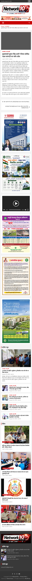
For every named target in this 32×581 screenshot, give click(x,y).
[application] (16, 203)
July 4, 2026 (5, 475)
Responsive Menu (29, 1)
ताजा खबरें (8, 51)
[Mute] (25, 210)
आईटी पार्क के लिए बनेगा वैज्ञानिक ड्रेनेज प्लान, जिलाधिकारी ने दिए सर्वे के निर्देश (18, 406)
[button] (16, 204)
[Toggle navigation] (3, 22)
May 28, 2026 (5, 501)
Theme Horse (9, 578)
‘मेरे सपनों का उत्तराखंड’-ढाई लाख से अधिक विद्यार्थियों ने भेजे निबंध (19, 416)
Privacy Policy (23, 576)
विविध (3, 424)
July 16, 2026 (5, 449)
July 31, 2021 (5, 59)
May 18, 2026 (5, 526)
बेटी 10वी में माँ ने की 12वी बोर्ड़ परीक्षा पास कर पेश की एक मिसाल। (17, 101)
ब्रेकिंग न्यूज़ (5, 347)
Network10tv (16, 576)
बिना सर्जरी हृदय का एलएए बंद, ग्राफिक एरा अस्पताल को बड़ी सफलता (18, 397)
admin (10, 59)
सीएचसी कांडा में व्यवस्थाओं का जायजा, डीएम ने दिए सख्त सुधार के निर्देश (19, 388)
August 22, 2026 (6, 374)
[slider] (15, 209)
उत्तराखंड (4, 51)
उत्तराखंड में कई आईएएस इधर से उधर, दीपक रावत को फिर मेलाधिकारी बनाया (16, 107)
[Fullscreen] (28, 210)
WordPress (27, 578)
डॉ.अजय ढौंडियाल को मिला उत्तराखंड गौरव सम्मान (13, 524)
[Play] (4, 210)
